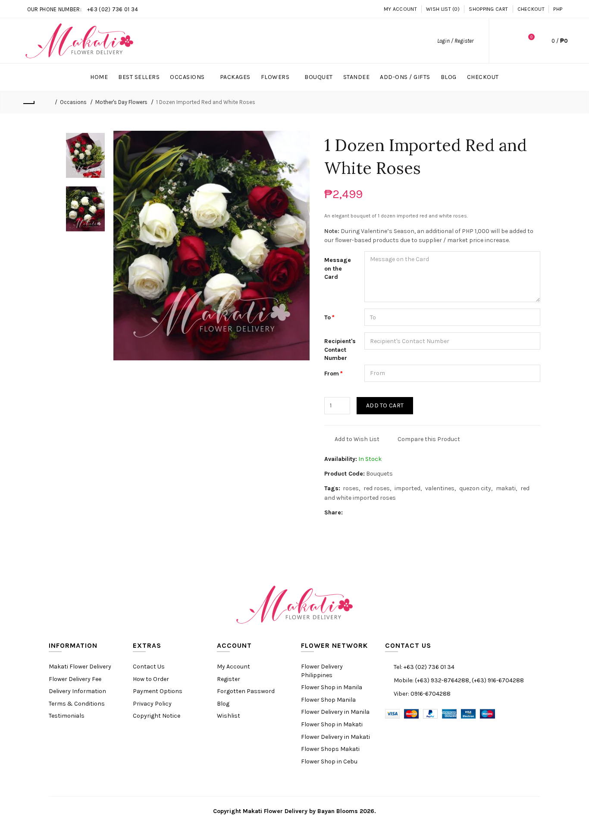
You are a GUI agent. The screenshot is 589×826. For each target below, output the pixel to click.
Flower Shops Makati (330, 749)
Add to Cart (385, 405)
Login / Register (455, 41)
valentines (439, 488)
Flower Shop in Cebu (329, 761)
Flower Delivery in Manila (335, 712)
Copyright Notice (156, 715)
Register (228, 679)
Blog (223, 703)
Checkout (531, 9)
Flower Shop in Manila (331, 687)
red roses (376, 488)
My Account (400, 9)
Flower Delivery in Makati (335, 737)
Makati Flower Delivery (80, 666)
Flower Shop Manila (328, 699)
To (327, 317)
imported (407, 488)
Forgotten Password (246, 691)
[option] (85, 155)
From (331, 373)
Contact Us (149, 666)
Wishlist (228, 715)
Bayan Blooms (337, 811)
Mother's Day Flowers (121, 102)
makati (506, 488)
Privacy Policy (152, 703)
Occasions (73, 102)
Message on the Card (337, 268)
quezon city (475, 488)
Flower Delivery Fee (75, 679)
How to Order (151, 679)
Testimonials (67, 715)
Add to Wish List (357, 439)
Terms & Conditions (77, 703)
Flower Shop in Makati (332, 724)
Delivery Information (77, 691)
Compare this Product (429, 439)
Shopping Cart (488, 9)
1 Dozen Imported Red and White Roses (205, 102)
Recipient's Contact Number (340, 349)
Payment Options (157, 691)
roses (351, 488)
